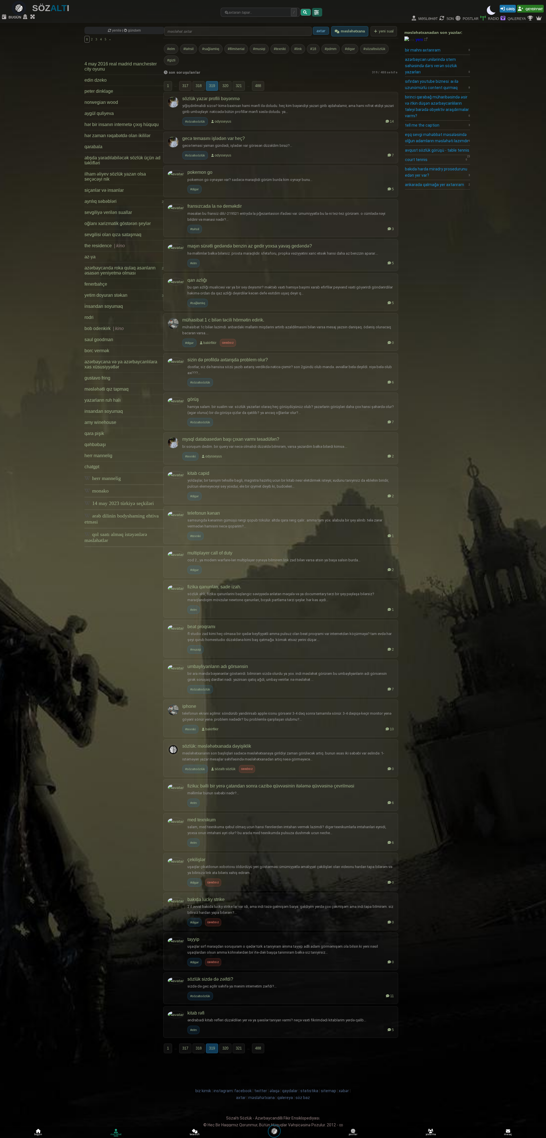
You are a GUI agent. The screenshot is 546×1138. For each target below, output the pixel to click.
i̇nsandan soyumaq (103, 306)
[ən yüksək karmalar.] (539, 18)
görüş (193, 399)
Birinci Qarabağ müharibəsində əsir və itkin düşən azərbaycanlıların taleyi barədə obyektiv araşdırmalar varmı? (437, 106)
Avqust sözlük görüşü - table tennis (437, 151)
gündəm (134, 30)
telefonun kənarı (203, 513)
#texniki (280, 49)
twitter (260, 1090)
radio (493, 18)
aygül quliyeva (99, 113)
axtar (241, 1097)
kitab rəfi (195, 1013)
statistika (309, 1090)
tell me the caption (437, 125)
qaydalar (290, 1090)
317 (185, 86)
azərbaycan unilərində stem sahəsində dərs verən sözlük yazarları (437, 65)
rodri (89, 317)
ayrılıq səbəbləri (124, 201)
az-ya (90, 256)
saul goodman (98, 339)
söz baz (302, 1097)
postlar (470, 18)
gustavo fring (97, 378)
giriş (510, 8)
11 (392, 996)
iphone (189, 706)
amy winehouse (100, 422)
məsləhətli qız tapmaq (106, 389)
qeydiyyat (534, 8)
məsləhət (427, 18)
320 (225, 86)
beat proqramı (201, 626)
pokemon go (199, 172)
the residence (104, 245)
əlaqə (275, 1090)
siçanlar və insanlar (104, 190)
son (450, 18)
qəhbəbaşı (95, 444)
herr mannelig (98, 455)
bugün (14, 17)
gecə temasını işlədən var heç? (213, 138)
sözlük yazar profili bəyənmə (211, 98)
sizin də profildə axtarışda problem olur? (227, 359)
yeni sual (386, 31)
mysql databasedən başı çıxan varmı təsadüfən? (230, 439)
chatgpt (91, 466)
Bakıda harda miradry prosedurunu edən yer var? (437, 172)
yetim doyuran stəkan (124, 295)
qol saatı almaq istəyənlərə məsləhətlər (115, 537)
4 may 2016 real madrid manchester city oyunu (120, 66)
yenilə (116, 30)
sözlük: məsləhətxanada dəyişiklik (216, 746)
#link (298, 49)
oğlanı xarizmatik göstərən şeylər (117, 223)
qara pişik (94, 433)
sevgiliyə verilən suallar (108, 212)
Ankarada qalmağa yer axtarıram (437, 184)
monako (100, 491)
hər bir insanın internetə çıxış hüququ (121, 124)
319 (212, 86)
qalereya (516, 18)
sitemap (328, 1090)
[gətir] (306, 12)
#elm (171, 49)
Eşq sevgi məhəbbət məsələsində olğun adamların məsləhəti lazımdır (437, 137)
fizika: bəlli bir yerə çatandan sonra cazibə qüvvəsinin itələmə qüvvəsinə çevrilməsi (270, 786)
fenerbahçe (95, 284)
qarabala (93, 146)
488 (258, 86)
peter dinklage (98, 91)
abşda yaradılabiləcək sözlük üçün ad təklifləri (122, 160)
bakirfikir (209, 343)
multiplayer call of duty (209, 553)
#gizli (171, 60)
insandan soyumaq (103, 411)
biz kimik (203, 1090)
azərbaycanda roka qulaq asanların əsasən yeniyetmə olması (124, 270)
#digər (350, 49)
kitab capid (198, 473)
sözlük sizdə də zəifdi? (210, 979)
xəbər (344, 1090)
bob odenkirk (104, 328)
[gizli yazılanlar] (26, 17)
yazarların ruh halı (102, 400)
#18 (313, 49)
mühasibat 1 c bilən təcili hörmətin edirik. (223, 320)
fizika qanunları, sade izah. (214, 586)
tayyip (193, 939)
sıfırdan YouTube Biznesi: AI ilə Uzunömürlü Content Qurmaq (437, 84)
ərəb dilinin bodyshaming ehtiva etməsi (121, 519)
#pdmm (330, 49)
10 (392, 729)
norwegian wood (101, 102)
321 (239, 86)
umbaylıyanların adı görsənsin (217, 666)
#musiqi (259, 49)
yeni (419, 39)
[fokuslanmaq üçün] (33, 17)
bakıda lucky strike (206, 899)
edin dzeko (95, 80)
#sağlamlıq (210, 49)
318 (199, 86)
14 (392, 121)
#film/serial (236, 49)
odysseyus (223, 121)
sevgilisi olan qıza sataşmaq (112, 234)
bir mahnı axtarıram (437, 50)
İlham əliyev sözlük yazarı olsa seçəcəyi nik (115, 177)
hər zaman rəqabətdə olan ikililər (117, 135)
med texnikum (201, 819)
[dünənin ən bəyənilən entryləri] (531, 18)
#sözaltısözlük (374, 49)
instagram (223, 1090)
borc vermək (96, 350)
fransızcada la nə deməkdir (214, 206)
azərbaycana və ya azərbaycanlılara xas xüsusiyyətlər (120, 364)
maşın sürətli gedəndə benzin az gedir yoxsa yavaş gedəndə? (249, 246)
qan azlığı (197, 280)
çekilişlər (196, 859)
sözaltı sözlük (225, 769)
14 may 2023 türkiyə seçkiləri (122, 503)
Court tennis (436, 159)
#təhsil (188, 49)
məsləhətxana (353, 31)
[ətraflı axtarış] (317, 12)
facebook (243, 1090)
